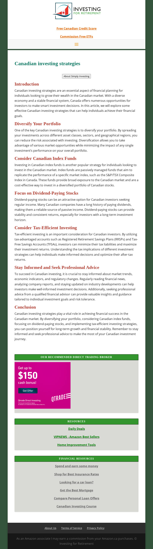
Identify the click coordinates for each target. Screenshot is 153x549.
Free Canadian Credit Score (76, 28)
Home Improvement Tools (76, 445)
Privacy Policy (95, 528)
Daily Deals (76, 429)
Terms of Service (71, 528)
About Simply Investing (76, 76)
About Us (50, 528)
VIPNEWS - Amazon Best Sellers (76, 437)
